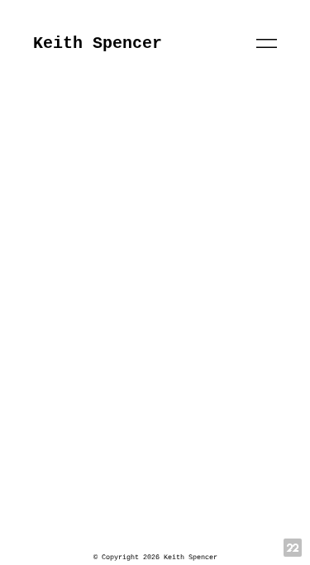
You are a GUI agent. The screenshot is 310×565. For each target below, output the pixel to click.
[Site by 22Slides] (293, 548)
